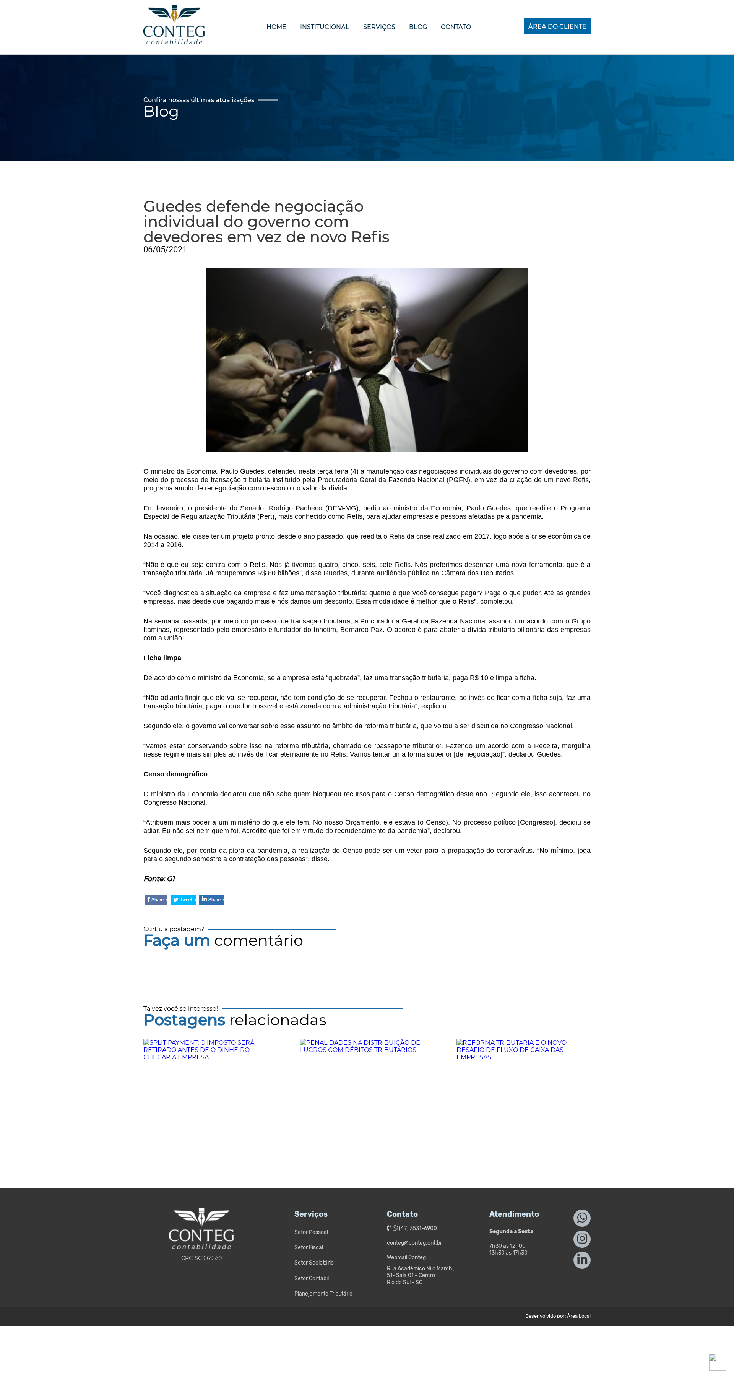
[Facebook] (156, 900)
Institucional (324, 27)
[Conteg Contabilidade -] (174, 37)
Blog (418, 27)
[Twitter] (183, 900)
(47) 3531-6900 (417, 1228)
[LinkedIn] (212, 900)
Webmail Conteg (406, 1257)
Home (276, 27)
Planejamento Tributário (323, 1294)
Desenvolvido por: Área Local (558, 1316)
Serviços (379, 27)
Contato (456, 27)
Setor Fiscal (308, 1247)
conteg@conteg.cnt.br (414, 1243)
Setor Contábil (311, 1278)
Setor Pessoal (311, 1232)
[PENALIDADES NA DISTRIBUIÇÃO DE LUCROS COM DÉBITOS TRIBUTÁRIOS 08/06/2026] (367, 1097)
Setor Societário (314, 1263)
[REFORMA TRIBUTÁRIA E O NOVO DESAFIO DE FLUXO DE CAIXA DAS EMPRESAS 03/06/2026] (523, 1097)
